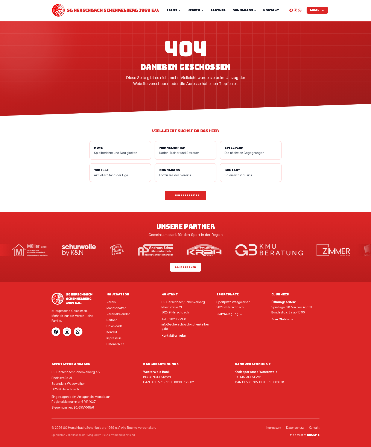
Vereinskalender (118, 314)
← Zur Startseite (185, 195)
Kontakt (111, 332)
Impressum (114, 338)
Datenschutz (115, 344)
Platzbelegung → (229, 314)
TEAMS (171, 10)
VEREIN (193, 10)
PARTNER (218, 10)
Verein (111, 302)
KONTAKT (271, 10)
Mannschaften (116, 308)
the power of (304, 435)
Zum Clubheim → (284, 319)
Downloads (114, 326)
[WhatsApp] (78, 331)
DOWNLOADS (243, 10)
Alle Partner (185, 267)
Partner (111, 320)
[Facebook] (291, 10)
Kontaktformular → (175, 335)
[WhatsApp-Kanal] (299, 10)
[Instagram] (295, 10)
